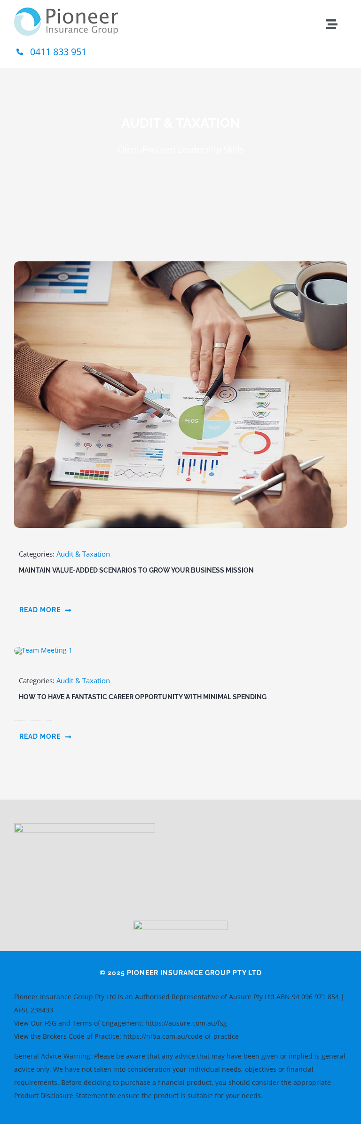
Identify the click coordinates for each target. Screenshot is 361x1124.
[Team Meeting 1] (43, 650)
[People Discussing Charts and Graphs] (180, 264)
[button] (46, 610)
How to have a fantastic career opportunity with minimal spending (143, 697)
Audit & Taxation (83, 553)
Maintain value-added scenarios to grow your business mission (136, 570)
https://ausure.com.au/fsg (186, 1023)
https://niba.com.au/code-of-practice (181, 1036)
